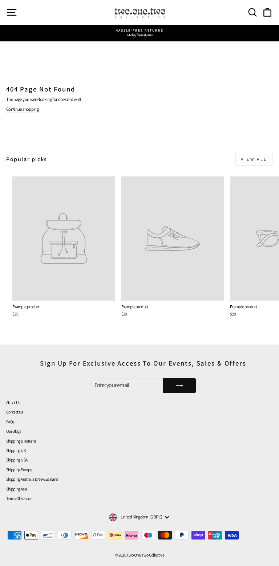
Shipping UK (16, 450)
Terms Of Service (19, 498)
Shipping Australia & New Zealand (32, 479)
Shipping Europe (19, 469)
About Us (13, 402)
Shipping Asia (16, 489)
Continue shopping (22, 109)
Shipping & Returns (21, 441)
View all (254, 159)
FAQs (10, 421)
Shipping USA (16, 460)
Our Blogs (13, 431)
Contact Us (14, 412)
